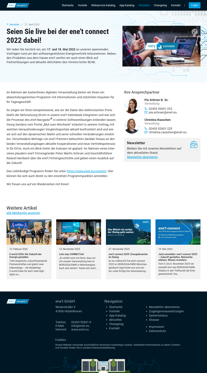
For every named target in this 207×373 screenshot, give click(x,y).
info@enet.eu (80, 326)
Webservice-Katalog (103, 5)
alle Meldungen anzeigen (23, 213)
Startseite (68, 5)
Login (194, 5)
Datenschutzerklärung (103, 347)
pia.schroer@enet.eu (163, 112)
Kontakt (175, 5)
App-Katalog (126, 5)
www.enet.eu (80, 329)
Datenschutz (157, 331)
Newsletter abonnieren (142, 157)
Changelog (160, 5)
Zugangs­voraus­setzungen (166, 311)
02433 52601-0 (81, 322)
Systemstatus (158, 315)
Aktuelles (144, 5)
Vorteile (82, 5)
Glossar (154, 320)
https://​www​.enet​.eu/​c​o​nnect (86, 171)
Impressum (156, 327)
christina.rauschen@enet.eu (168, 132)
